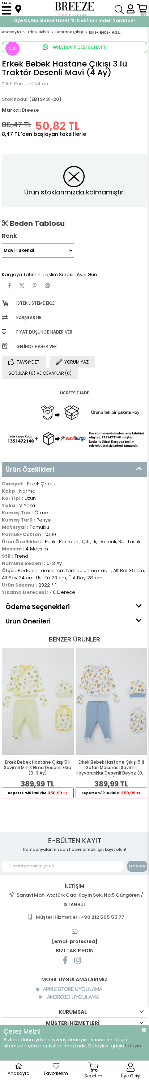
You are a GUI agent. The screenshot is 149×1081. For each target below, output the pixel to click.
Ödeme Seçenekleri (37, 606)
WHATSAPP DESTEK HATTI (79, 47)
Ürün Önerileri (28, 621)
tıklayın (133, 1045)
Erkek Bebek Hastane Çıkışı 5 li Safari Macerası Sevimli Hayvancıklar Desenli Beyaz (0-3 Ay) (111, 768)
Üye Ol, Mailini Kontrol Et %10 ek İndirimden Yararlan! (74, 20)
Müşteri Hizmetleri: (80, 917)
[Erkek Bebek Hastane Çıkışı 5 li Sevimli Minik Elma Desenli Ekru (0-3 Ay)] (38, 701)
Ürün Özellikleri (29, 469)
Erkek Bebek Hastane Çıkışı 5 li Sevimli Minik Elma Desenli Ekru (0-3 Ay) (37, 767)
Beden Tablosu (36, 223)
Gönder (137, 866)
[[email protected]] (74, 931)
